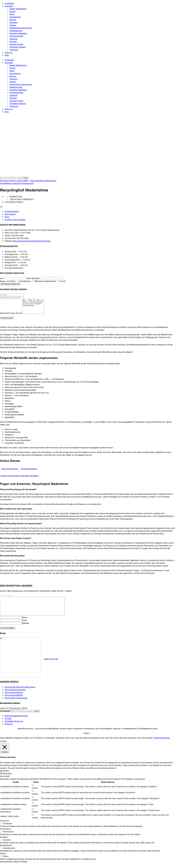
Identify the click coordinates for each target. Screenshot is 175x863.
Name (24, 617)
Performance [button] (5, 828)
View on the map (51, 658)
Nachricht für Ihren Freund (11, 313)
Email (24, 620)
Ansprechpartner (12, 211)
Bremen (13, 19)
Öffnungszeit (10, 214)
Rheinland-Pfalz (16, 36)
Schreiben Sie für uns (14, 721)
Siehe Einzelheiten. (162, 737)
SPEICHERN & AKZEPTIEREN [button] (13, 861)
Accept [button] (3, 741)
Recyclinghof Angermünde (16, 698)
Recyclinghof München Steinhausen (20, 687)
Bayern (13, 11)
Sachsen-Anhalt (16, 44)
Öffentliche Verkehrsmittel (45, 281)
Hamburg (13, 22)
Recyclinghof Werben (14, 695)
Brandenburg (15, 17)
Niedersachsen (16, 30)
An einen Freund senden (15, 219)
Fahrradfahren (24, 281)
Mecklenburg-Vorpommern (21, 27)
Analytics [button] (4, 837)
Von (1, 278)
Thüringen (14, 49)
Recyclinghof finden (9, 468)
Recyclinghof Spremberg (15, 689)
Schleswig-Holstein (18, 47)
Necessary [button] (4, 770)
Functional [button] (4, 820)
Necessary (7, 773)
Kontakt (8, 718)
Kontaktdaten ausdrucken (11, 183)
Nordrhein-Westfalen (18, 33)
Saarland (13, 38)
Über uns (8, 52)
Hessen (13, 25)
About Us (9, 724)
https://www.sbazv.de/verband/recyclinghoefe (31, 241)
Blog (7, 55)
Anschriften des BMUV (29, 475)
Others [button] (3, 853)
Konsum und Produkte (9, 475)
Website (25, 623)
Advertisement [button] (6, 845)
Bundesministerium (29, 468)
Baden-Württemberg (18, 8)
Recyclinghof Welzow (14, 692)
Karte (7, 216)
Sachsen (13, 41)
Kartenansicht (28, 183)
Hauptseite (9, 3)
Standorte (9, 6)
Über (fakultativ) (33, 278)
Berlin (12, 14)
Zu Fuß (62, 281)
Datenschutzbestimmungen (16, 715)
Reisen (3, 281)
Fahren (12, 281)
